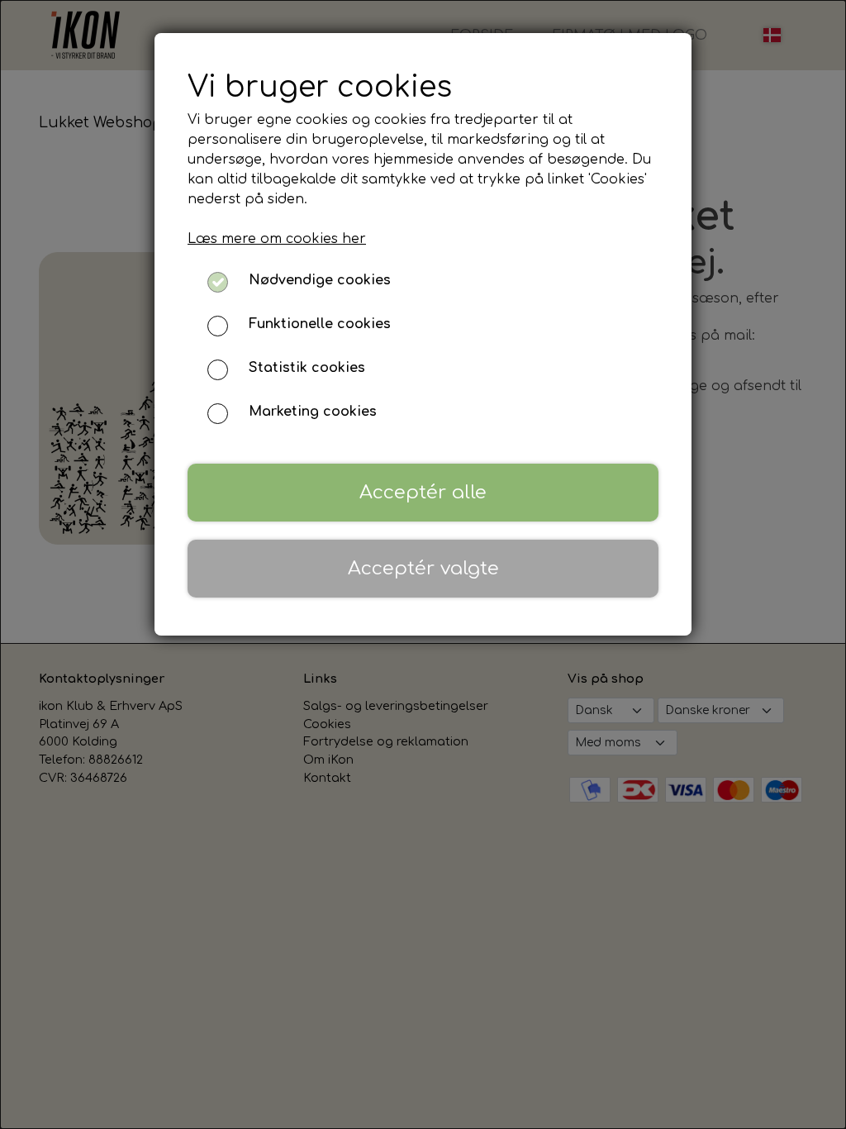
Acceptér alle (423, 492)
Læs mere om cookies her (277, 238)
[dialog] (423, 564)
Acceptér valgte (423, 568)
